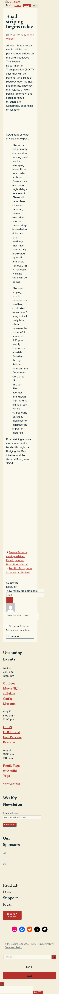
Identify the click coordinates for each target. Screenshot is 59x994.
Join (26, 5)
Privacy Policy (45, 944)
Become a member (12, 915)
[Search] (53, 957)
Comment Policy (13, 947)
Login (17, 5)
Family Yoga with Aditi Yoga (11, 771)
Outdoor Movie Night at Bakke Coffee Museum (12, 693)
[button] (8, 5)
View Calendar (11, 783)
